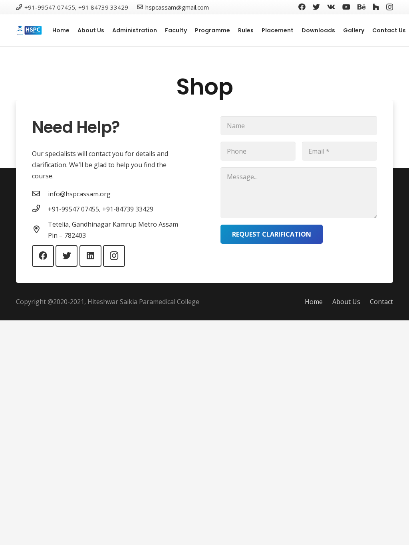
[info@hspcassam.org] (40, 193)
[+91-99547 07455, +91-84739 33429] (40, 209)
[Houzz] (376, 6)
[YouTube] (346, 6)
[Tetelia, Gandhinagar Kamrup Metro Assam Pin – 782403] (40, 229)
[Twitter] (316, 6)
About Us (346, 301)
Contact (381, 301)
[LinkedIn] (90, 256)
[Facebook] (302, 6)
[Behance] (361, 6)
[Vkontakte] (331, 6)
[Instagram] (389, 7)
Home (314, 301)
